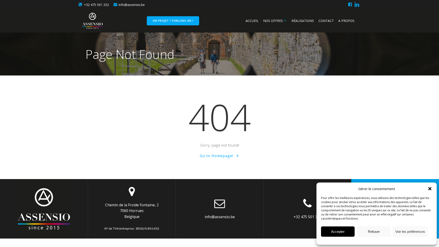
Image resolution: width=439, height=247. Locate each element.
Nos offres (273, 21)
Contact (326, 21)
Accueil (252, 21)
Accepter (338, 232)
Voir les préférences (410, 232)
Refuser (374, 232)
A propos (346, 21)
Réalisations (303, 21)
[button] (430, 188)
